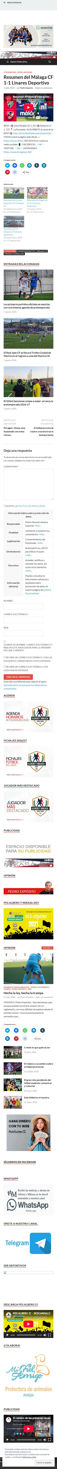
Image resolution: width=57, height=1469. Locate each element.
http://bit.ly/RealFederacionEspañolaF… (33, 133)
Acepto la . (26, 506)
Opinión (7, 989)
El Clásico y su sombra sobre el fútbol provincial (38, 1065)
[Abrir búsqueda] (50, 62)
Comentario (11, 466)
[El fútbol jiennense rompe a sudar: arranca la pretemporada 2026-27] (28, 382)
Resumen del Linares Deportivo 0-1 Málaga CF (14, 203)
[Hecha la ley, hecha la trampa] (28, 955)
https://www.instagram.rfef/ (18, 151)
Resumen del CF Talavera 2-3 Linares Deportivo (13, 232)
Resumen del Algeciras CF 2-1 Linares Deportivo (37, 203)
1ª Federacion (10, 72)
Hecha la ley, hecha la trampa (23, 993)
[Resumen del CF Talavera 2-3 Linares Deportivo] (14, 221)
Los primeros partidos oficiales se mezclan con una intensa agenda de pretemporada (27, 306)
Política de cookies (29, 1457)
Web (6, 628)
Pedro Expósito (26, 88)
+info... (38, 525)
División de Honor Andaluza (16, 987)
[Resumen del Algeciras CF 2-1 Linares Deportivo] (37, 193)
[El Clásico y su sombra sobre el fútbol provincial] (13, 1064)
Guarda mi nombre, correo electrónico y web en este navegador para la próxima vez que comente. (28, 648)
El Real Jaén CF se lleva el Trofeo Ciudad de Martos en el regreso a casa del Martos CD (27, 354)
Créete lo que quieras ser (37, 1047)
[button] (28, 36)
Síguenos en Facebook (20, 1162)
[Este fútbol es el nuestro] (13, 1097)
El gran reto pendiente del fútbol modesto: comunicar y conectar (38, 1082)
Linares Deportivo (26, 251)
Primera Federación (14, 254)
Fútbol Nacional (24, 72)
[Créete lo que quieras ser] (13, 1047)
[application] (28, 1324)
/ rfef (39, 144)
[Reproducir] (7, 1335)
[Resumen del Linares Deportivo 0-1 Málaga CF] (14, 193)
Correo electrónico (16, 614)
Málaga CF (42, 251)
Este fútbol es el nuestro (36, 1097)
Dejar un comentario (43, 88)
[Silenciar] (44, 1335)
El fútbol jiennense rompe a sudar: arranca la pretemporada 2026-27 (28, 403)
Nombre (9, 601)
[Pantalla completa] (49, 1335)
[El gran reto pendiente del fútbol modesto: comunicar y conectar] (13, 1080)
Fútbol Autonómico (40, 987)
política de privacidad (31, 506)
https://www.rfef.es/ (14, 140)
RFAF (30, 989)
